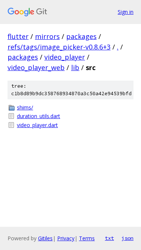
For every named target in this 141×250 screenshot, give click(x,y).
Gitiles (45, 238)
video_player (64, 56)
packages (81, 36)
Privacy (65, 238)
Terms (87, 238)
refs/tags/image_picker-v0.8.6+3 (59, 46)
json (127, 238)
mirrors (47, 36)
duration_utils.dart (38, 116)
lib (75, 67)
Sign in (125, 11)
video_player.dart (37, 125)
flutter (18, 36)
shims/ (25, 107)
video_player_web (36, 67)
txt (109, 238)
